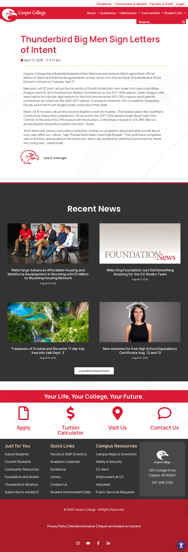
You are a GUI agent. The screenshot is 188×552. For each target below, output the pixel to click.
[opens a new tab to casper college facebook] (99, 543)
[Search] (184, 21)
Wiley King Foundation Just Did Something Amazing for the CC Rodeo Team (140, 272)
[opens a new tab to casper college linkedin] (109, 543)
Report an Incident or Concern (119, 526)
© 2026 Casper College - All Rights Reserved (94, 510)
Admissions (128, 13)
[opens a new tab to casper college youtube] (89, 543)
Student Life (173, 13)
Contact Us (164, 427)
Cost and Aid (151, 13)
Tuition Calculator (71, 430)
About (91, 13)
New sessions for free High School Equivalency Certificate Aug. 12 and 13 (140, 350)
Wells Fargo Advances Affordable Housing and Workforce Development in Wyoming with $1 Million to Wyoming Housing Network (48, 274)
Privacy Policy (57, 526)
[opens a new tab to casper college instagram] (79, 543)
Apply (23, 427)
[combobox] (159, 21)
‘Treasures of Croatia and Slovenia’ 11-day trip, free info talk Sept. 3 (48, 350)
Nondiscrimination (82, 526)
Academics (108, 13)
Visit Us (117, 427)
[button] (94, 370)
